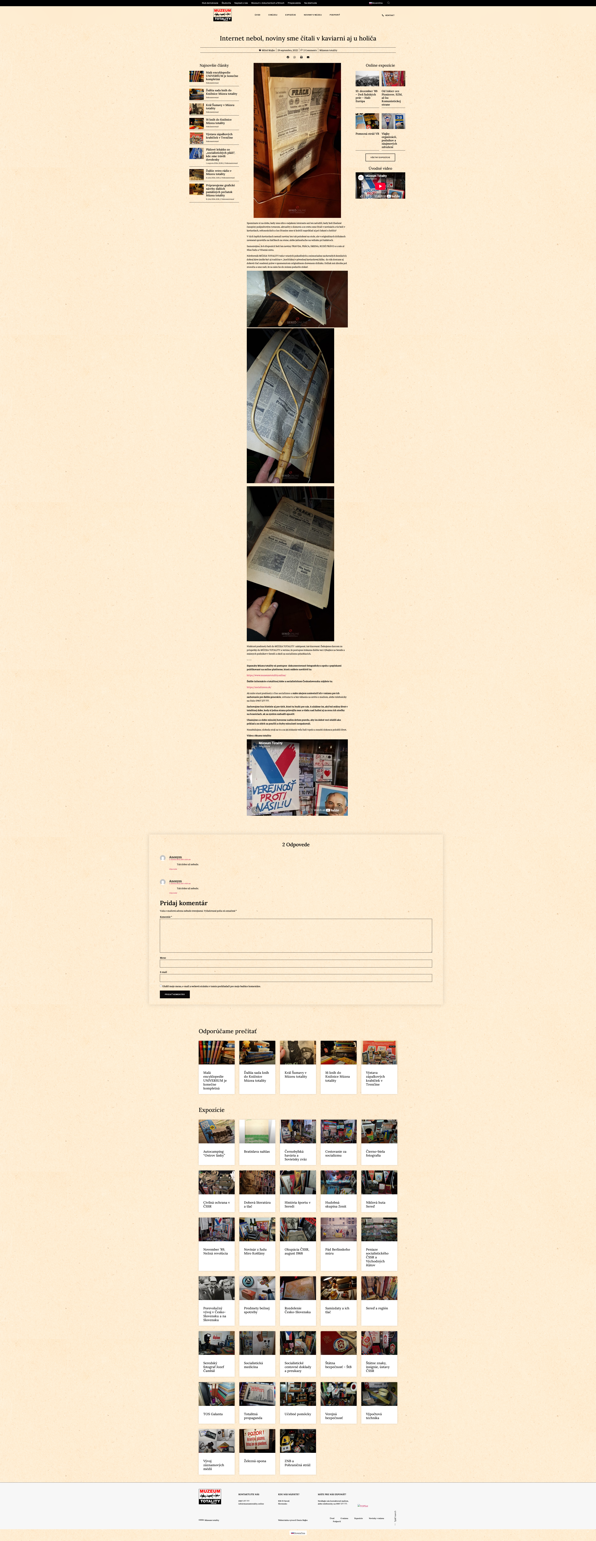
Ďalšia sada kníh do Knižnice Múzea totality (221, 91)
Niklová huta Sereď (375, 1204)
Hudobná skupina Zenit (335, 1204)
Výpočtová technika (374, 1416)
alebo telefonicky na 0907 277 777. (332, 1504)
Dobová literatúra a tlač (257, 1204)
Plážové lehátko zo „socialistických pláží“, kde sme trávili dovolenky (220, 154)
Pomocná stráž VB (367, 133)
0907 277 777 (243, 1501)
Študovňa (226, 3)
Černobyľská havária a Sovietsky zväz (296, 1155)
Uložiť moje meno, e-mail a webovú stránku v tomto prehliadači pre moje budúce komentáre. (211, 986)
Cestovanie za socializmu (335, 1153)
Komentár (166, 916)
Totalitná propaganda (253, 1416)
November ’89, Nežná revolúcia (215, 1251)
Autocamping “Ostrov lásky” (214, 1153)
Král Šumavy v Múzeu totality (220, 106)
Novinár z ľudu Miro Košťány (255, 1251)
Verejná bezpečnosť (334, 1416)
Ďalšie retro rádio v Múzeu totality (218, 172)
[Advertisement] (72, 857)
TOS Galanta (213, 1414)
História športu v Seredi (298, 1204)
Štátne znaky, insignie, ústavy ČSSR (378, 1367)
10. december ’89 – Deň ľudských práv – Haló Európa (366, 96)
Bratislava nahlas (257, 1151)
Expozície (290, 15)
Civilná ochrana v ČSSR (216, 1204)
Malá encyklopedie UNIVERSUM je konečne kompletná (222, 76)
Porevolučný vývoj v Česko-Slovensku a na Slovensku (214, 1314)
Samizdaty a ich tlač (337, 1310)
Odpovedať (173, 869)
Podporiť (335, 15)
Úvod (257, 15)
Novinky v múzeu (313, 15)
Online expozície (380, 65)
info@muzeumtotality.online (251, 1504)
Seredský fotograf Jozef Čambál (213, 1367)
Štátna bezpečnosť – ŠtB (338, 1365)
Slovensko (282, 1504)
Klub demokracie (210, 3)
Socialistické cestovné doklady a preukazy (298, 1367)
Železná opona (255, 1461)
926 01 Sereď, (284, 1501)
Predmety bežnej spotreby (257, 1310)
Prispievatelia (294, 3)
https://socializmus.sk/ (259, 687)
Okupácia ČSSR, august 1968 (297, 1251)
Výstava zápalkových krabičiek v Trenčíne (219, 135)
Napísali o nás (241, 3)
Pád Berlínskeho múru (337, 1251)
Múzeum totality (328, 50)
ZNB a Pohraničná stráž (298, 1463)
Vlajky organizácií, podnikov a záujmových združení (389, 140)
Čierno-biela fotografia (375, 1153)
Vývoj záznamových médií (213, 1465)
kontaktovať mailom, (339, 1501)
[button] (288, 57)
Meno (163, 957)
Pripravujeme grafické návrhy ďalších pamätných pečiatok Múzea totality (220, 190)
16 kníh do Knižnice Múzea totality (219, 121)
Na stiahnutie (310, 3)
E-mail (163, 971)
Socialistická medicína (253, 1365)
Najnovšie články (214, 65)
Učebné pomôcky (298, 1414)
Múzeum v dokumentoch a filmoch (267, 3)
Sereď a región (377, 1308)
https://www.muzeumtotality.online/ (266, 675)
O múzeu (273, 15)
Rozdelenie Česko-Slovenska (298, 1310)
